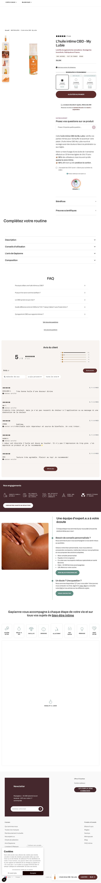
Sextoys (87, 833)
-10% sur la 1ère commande (85, 790)
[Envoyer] (94, 127)
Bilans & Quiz (26, 2)
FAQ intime (88, 843)
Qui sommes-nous (11, 826)
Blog (86, 840)
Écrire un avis (90, 370)
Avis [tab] (6, 370)
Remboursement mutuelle (14, 833)
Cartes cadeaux (79, 783)
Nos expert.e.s (10, 836)
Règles (86, 830)
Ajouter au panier (76, 94)
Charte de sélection (11, 840)
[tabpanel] (50, 424)
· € (88, 877)
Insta (81, 586)
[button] (62, 83)
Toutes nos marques (12, 830)
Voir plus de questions (50, 322)
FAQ (61, 588)
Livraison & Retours (11, 846)
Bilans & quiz (88, 826)
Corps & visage (10, 2)
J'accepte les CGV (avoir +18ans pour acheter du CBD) (75, 169)
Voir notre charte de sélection (18, 505)
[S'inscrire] (40, 809)
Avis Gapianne (10, 843)
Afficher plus (50, 468)
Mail (85, 586)
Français (18, 877)
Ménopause (88, 836)
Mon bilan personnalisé (67, 572)
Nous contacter (64, 593)
